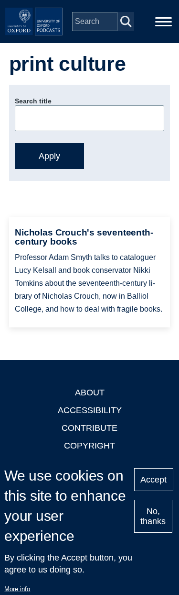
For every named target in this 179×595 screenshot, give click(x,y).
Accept (153, 479)
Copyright (89, 445)
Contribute (89, 428)
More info (17, 589)
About (90, 392)
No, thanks (153, 516)
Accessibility (90, 410)
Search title (33, 101)
